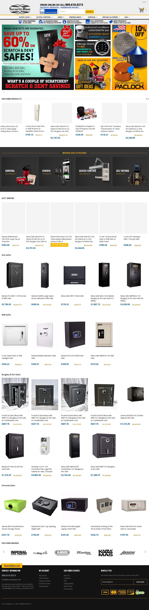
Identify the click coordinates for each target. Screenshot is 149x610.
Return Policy (68, 586)
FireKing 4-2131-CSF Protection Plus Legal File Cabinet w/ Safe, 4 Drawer (41, 469)
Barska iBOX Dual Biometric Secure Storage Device (13, 527)
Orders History (44, 578)
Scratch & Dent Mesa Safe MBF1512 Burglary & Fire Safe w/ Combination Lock (14, 417)
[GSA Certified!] (96, 22)
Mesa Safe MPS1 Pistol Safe (72, 296)
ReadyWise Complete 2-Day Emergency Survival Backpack (60, 128)
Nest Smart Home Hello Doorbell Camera (135, 127)
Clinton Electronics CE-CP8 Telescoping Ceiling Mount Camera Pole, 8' (61, 239)
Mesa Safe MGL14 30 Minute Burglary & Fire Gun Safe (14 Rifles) (102, 298)
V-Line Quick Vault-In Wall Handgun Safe (12, 356)
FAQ (65, 581)
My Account (42, 575)
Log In (144, 2)
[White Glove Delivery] (73, 22)
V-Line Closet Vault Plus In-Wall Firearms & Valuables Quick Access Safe (10, 130)
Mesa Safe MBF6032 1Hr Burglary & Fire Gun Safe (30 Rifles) (131, 298)
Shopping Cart (43, 586)
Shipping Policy (69, 583)
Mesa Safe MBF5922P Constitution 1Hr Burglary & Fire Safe (72, 469)
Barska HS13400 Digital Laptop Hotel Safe (70, 527)
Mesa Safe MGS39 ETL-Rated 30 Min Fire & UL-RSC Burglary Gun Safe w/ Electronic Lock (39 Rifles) (35, 131)
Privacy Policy (68, 589)
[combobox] (76, 11)
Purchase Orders (44, 583)
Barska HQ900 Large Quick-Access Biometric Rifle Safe (42, 297)
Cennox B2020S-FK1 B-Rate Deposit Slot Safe (131, 416)
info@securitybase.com (11, 579)
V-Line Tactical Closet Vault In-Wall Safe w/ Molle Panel (108, 239)
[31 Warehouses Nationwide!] (50, 22)
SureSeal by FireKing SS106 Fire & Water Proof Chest (102, 527)
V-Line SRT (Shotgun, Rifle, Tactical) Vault (132, 237)
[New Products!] (120, 22)
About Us (67, 575)
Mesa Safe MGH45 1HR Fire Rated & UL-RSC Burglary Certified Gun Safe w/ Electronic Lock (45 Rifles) (110, 131)
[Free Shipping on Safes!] (27, 22)
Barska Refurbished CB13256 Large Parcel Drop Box (11, 239)
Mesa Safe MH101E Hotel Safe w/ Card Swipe (130, 527)
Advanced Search (45, 581)
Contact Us (67, 578)
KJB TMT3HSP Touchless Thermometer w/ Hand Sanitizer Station (86, 128)
